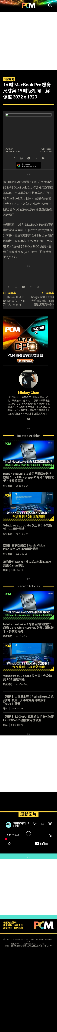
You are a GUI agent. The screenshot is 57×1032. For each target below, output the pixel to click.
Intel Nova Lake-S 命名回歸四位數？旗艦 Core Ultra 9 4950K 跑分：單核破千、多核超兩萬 (28, 477)
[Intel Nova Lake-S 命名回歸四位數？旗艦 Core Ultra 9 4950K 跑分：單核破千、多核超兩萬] (28, 454)
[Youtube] (28, 418)
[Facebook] (14, 158)
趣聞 (5, 570)
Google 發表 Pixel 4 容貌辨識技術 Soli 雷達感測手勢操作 (42, 300)
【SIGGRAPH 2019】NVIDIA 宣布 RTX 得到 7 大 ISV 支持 (15, 300)
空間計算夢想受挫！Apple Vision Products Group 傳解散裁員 (24, 547)
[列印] (43, 158)
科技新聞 (9, 79)
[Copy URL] (36, 158)
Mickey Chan (13, 151)
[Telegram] (28, 158)
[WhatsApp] (21, 158)
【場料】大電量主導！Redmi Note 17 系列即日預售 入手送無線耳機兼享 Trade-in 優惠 (28, 700)
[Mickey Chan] (28, 379)
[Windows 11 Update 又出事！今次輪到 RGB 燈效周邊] (28, 506)
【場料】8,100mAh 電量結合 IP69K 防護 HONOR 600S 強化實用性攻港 (30, 718)
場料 (5, 708)
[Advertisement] (28, 40)
